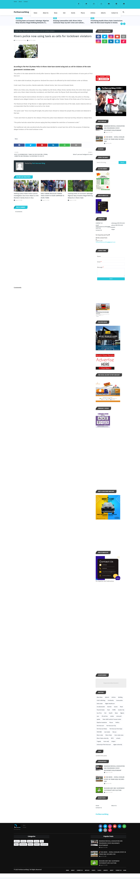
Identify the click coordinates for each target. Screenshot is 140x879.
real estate (107, 732)
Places (111, 722)
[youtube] (109, 4)
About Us (114, 805)
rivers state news (118, 735)
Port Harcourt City (111, 725)
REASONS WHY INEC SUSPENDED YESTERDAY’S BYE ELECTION (114, 789)
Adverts (107, 697)
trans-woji (106, 741)
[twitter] (86, 4)
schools (118, 738)
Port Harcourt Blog (20, 40)
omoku (112, 716)
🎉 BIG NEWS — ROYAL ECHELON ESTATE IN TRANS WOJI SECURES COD (114, 139)
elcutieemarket (101, 706)
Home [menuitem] (35, 13)
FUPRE (114, 710)
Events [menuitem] (73, 13)
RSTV (112, 738)
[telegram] (116, 4)
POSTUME (99, 732)
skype (113, 229)
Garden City (121, 710)
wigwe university (117, 744)
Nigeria (122, 713)
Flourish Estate (101, 710)
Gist (105, 713)
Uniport (113, 741)
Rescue (114, 732)
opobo (98, 719)
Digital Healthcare (110, 703)
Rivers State (109, 735)
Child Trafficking (101, 700)
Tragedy (99, 741)
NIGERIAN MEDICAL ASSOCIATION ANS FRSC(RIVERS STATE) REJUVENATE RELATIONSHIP (114, 128)
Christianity (111, 700)
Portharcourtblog (21, 12)
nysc (98, 716)
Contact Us (99, 230)
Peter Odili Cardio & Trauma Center (112, 719)
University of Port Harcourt (104, 744)
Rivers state (100, 735)
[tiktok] (123, 41)
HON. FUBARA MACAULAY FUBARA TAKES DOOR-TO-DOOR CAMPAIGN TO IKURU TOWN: (52, 196)
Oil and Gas (105, 716)
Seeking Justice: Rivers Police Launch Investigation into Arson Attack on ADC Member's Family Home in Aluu (26, 196)
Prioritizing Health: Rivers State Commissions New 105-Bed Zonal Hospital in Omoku (106, 22)
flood (121, 706)
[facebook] (79, 4)
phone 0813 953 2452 (117, 225)
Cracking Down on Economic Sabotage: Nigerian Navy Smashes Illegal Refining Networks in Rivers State (32, 22)
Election (109, 706)
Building (120, 697)
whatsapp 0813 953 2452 (118, 223)
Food (108, 710)
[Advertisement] (53, 271)
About (20, 1)
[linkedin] (111, 41)
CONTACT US (99, 223)
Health (110, 713)
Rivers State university (102, 738)
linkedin (112, 227)
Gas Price (99, 713)
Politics (117, 722)
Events (116, 706)
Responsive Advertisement (111, 683)
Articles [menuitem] (93, 13)
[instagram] (94, 4)
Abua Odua (99, 697)
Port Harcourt (100, 725)
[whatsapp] (101, 4)
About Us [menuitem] (45, 13)
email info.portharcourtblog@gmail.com (103, 226)
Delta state (100, 703)
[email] (123, 4)
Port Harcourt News (102, 729)
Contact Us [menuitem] (114, 13)
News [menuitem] (55, 13)
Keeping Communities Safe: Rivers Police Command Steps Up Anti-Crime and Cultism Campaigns (68, 22)
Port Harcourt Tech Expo (116, 729)
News (20, 31)
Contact (26, 1)
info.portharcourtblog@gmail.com (105, 242)
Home (15, 1)
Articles (114, 697)
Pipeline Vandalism (102, 722)
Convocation (119, 700)
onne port (119, 716)
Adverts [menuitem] (103, 13)
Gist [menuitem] (64, 13)
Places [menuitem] (83, 13)
